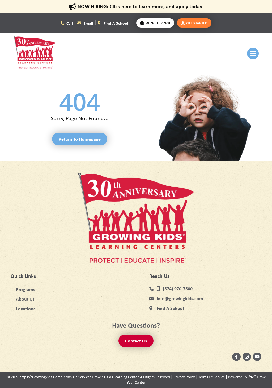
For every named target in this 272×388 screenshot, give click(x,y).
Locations (25, 308)
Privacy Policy (184, 377)
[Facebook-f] (236, 357)
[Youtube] (257, 357)
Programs (25, 289)
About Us (25, 299)
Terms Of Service (211, 377)
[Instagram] (247, 357)
